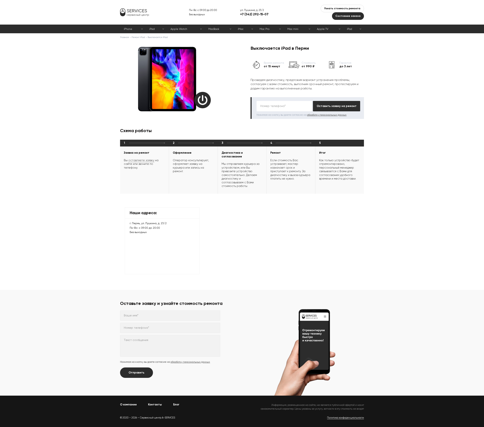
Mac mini (292, 28)
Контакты (155, 404)
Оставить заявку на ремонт (337, 106)
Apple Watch (179, 28)
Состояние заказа (348, 16)
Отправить (136, 372)
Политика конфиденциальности (345, 417)
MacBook (213, 28)
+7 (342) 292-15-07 (254, 14)
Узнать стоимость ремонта (342, 8)
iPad (152, 28)
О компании (128, 404)
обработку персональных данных (327, 114)
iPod (349, 28)
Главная (124, 37)
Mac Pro (264, 28)
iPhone (128, 28)
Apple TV (322, 28)
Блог (176, 404)
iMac (241, 28)
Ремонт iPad (138, 37)
